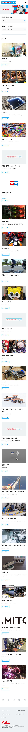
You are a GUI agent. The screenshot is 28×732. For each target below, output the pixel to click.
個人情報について (20, 714)
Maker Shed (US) (6, 714)
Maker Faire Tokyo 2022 (8, 2)
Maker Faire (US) (6, 710)
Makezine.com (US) (20, 710)
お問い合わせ (5, 717)
